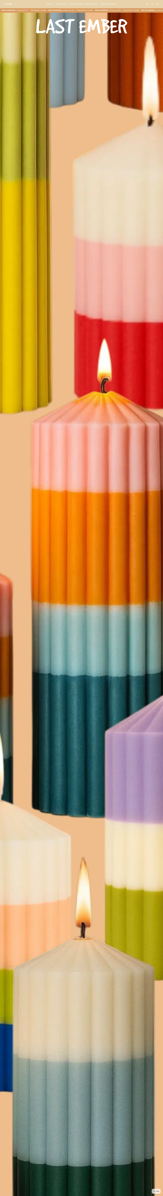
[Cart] (157, 4)
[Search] (147, 4)
